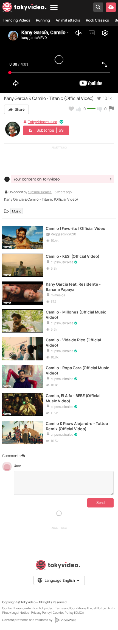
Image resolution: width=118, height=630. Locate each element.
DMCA (79, 612)
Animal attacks (68, 20)
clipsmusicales (40, 192)
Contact (8, 608)
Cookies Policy (63, 612)
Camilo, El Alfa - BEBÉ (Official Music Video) (73, 398)
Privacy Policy (41, 612)
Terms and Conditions (70, 608)
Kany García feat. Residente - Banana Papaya (73, 286)
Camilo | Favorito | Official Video (75, 228)
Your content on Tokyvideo (34, 608)
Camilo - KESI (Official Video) (72, 256)
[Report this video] (111, 109)
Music (16, 211)
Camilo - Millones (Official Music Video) (76, 314)
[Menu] (54, 7)
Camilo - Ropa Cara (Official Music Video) (77, 370)
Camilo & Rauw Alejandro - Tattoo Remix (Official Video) (77, 426)
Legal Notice (97, 608)
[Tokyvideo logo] (24, 8)
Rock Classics (97, 20)
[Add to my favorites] (71, 109)
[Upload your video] (111, 7)
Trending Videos (16, 20)
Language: (60, 580)
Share (19, 109)
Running (43, 20)
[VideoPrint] (65, 620)
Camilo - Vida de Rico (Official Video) (73, 342)
